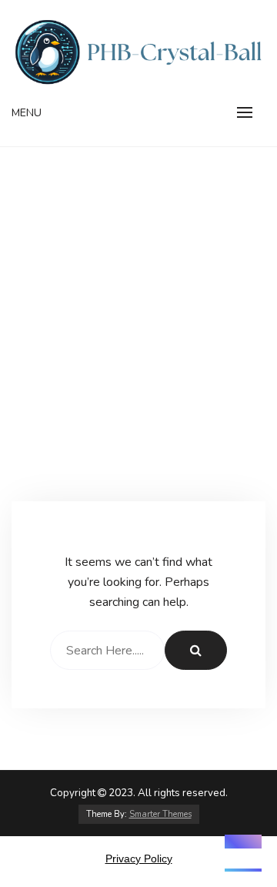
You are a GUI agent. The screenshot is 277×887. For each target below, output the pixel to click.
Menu (27, 112)
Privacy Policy (138, 858)
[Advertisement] (138, 355)
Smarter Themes (160, 814)
